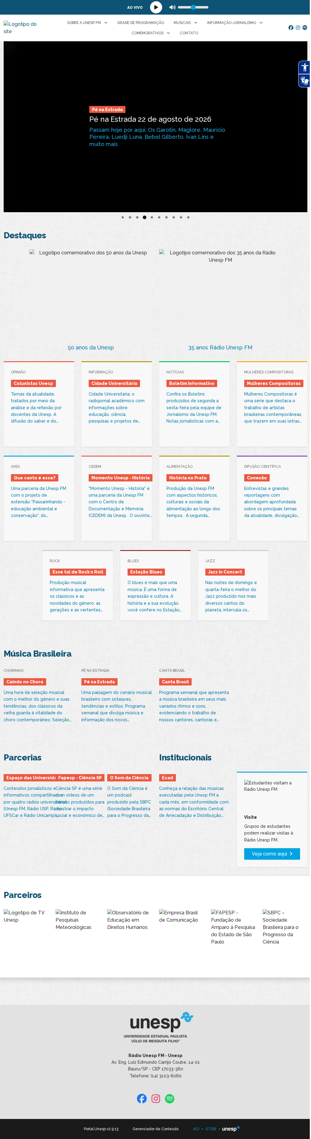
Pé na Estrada (107, 109)
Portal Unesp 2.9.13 (101, 1129)
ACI (196, 1129)
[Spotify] (304, 28)
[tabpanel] (155, 126)
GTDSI (210, 1129)
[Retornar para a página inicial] (155, 1029)
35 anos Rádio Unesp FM (220, 347)
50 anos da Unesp (91, 347)
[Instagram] (298, 28)
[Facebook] (291, 28)
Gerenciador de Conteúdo (156, 1129)
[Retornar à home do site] (22, 28)
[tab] (122, 217)
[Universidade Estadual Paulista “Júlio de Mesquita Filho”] (231, 1129)
